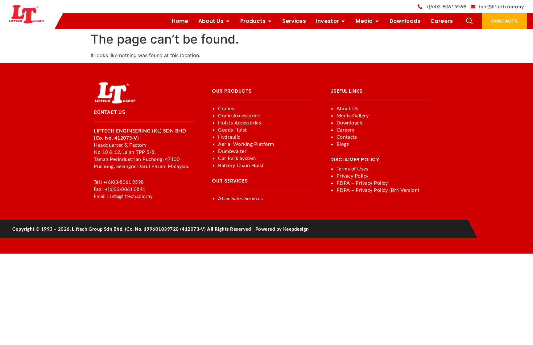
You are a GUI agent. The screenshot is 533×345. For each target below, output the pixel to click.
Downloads (349, 122)
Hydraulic (229, 137)
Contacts (347, 137)
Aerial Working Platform (246, 144)
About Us (347, 108)
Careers (345, 130)
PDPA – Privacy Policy (362, 183)
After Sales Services (240, 198)
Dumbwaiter (232, 151)
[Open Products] (269, 21)
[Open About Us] (227, 21)
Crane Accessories (239, 115)
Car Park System (237, 158)
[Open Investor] (343, 21)
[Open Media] (377, 21)
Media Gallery (353, 115)
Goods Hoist (232, 130)
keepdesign (296, 229)
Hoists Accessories (239, 122)
